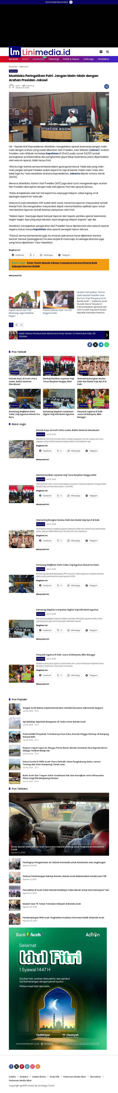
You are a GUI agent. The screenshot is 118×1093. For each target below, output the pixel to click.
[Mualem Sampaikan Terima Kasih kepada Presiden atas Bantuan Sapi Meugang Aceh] (94, 302)
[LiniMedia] (39, 51)
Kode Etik (54, 1076)
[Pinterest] (22, 1066)
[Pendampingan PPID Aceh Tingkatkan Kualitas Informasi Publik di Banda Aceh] (14, 919)
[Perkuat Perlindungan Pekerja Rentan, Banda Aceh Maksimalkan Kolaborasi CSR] (14, 877)
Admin (18, 86)
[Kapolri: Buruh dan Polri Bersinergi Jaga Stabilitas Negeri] (24, 300)
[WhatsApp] (106, 344)
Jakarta (75, 173)
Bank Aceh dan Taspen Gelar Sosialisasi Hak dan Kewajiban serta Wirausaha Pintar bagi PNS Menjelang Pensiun (63, 777)
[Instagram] (32, 1066)
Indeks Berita (39, 1076)
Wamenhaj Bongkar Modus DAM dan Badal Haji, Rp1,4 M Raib (91, 381)
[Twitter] (95, 344)
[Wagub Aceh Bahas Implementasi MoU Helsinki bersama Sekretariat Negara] (14, 709)
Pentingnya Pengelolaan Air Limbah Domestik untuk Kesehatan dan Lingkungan (64, 862)
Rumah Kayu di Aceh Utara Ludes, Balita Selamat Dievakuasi (23, 381)
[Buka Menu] (101, 51)
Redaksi (24, 1076)
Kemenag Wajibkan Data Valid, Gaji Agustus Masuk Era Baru (24, 414)
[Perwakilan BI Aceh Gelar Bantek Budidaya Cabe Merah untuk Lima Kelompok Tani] (14, 891)
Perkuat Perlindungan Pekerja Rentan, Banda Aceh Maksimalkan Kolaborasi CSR (64, 876)
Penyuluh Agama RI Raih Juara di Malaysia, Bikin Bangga (89, 414)
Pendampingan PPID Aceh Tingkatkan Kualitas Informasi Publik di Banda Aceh (63, 917)
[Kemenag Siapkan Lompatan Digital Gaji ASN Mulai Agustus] (59, 399)
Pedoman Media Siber (74, 1076)
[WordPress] (27, 1066)
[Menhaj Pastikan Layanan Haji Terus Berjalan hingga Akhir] (59, 366)
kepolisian (39, 229)
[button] (107, 51)
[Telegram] (101, 344)
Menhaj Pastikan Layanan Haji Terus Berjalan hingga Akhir (58, 380)
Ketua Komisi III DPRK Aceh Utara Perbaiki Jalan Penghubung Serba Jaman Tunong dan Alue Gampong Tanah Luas (62, 763)
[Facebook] (89, 344)
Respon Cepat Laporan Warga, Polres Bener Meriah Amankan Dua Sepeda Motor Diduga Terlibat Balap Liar (65, 749)
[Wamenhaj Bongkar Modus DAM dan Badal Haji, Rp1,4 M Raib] (93, 366)
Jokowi (94, 150)
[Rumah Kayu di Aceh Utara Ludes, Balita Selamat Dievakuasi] (25, 366)
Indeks (12, 1076)
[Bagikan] (106, 86)
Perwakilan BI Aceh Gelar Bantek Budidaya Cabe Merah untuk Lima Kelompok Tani (66, 890)
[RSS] (38, 1066)
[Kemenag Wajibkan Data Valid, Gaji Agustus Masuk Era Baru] (25, 399)
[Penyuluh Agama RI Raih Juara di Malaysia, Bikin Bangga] (93, 399)
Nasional (13, 71)
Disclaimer (95, 1076)
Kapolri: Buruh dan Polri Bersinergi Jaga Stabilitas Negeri (21, 313)
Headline (83, 405)
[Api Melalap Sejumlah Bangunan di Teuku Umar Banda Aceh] (14, 723)
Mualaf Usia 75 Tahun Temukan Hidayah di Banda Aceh (52, 904)
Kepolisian (52, 153)
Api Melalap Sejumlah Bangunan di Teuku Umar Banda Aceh (54, 721)
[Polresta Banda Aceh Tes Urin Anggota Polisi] (58, 300)
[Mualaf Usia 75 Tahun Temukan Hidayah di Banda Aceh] (14, 905)
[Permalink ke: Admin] (12, 86)
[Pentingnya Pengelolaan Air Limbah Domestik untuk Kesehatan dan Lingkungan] (14, 863)
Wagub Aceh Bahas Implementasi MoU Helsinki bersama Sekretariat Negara (63, 708)
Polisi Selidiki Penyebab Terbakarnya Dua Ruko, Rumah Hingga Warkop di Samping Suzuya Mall (66, 735)
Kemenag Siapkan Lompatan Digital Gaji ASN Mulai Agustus (58, 413)
